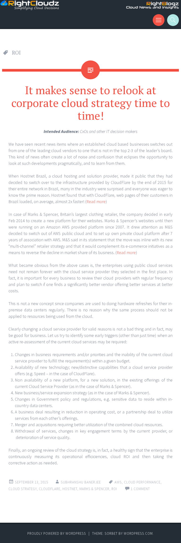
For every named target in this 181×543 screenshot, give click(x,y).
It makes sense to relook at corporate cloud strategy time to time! (90, 103)
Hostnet (69, 489)
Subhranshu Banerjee (81, 482)
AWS (118, 482)
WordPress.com (138, 533)
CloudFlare (49, 489)
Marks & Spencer (94, 489)
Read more (96, 201)
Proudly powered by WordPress (56, 533)
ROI (114, 489)
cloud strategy (22, 489)
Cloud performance (142, 482)
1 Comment (140, 489)
